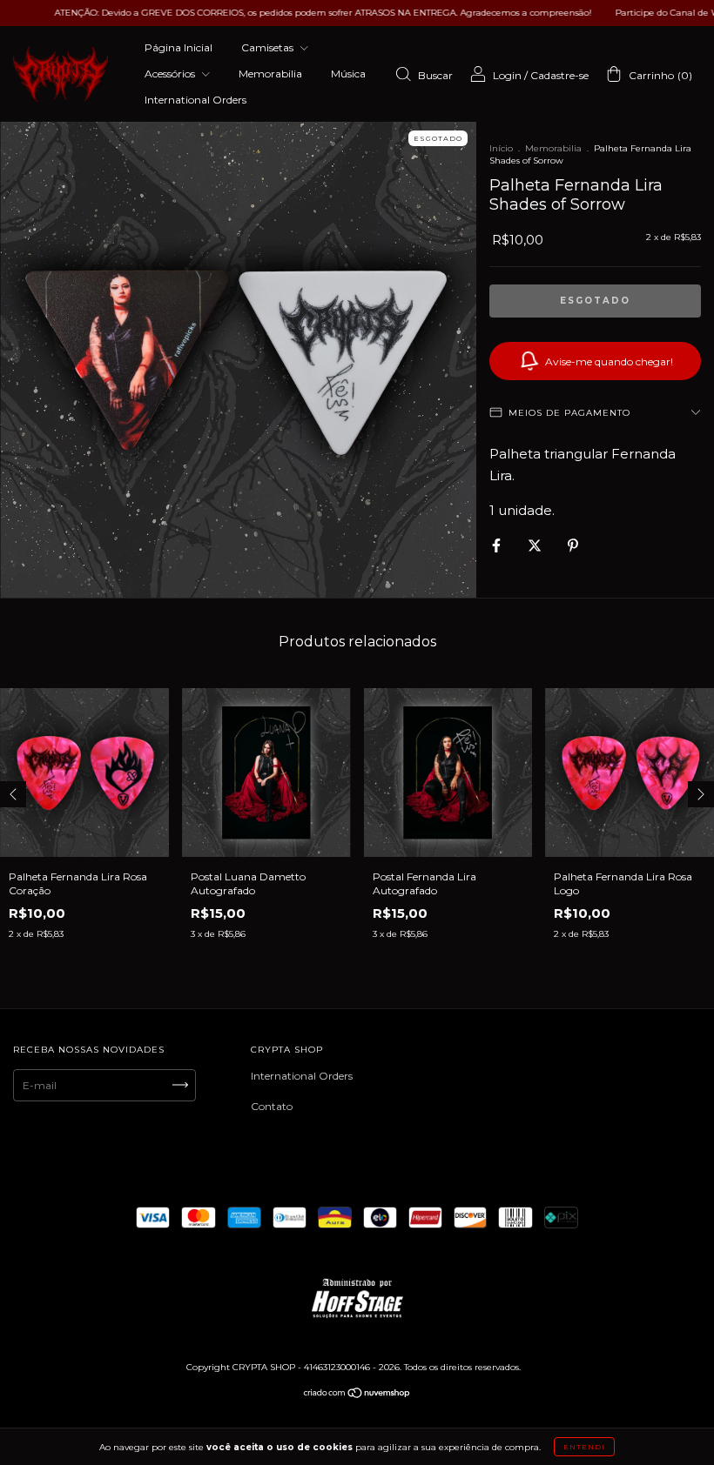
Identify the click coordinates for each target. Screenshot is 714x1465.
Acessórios (171, 73)
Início (501, 148)
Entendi (584, 1446)
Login (507, 75)
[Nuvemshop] (357, 1394)
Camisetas (268, 47)
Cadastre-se (559, 75)
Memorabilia (270, 73)
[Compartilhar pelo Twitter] (536, 545)
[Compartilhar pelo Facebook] (497, 545)
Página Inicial (178, 47)
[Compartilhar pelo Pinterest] (573, 545)
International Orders (195, 99)
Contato (272, 1106)
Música (348, 73)
